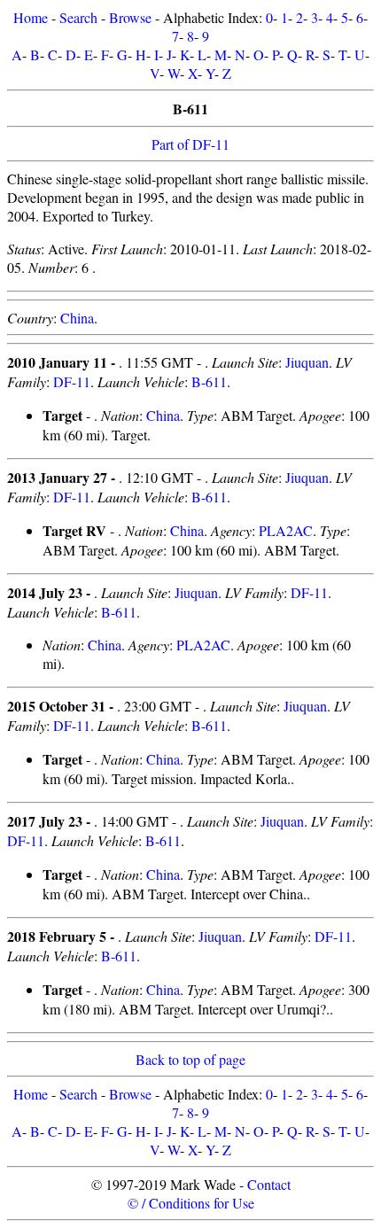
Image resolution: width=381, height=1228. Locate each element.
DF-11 (71, 381)
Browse (130, 17)
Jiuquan (307, 362)
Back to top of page (190, 1059)
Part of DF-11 (190, 144)
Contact (269, 1184)
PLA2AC (286, 530)
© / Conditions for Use (191, 1202)
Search (78, 17)
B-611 (209, 381)
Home (30, 17)
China (77, 317)
